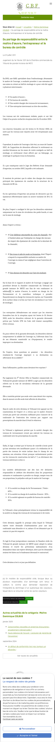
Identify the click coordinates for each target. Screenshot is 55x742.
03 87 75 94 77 (28, 13)
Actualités (28, 27)
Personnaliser (28, 729)
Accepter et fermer (28, 735)
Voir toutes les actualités (27, 655)
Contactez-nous (27, 17)
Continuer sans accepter (13, 719)
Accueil (18, 27)
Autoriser (29, 599)
